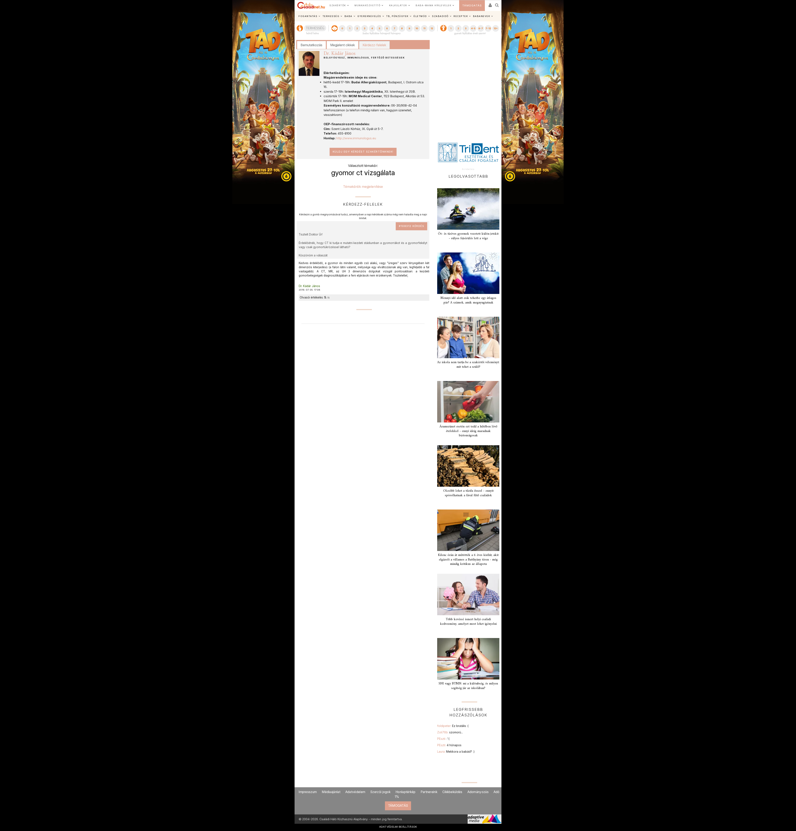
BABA (348, 16)
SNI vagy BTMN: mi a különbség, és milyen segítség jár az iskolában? (468, 686)
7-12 (488, 28)
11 (424, 28)
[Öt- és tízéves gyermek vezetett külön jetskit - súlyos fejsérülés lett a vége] (468, 209)
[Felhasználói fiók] (490, 3)
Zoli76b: (450, 732)
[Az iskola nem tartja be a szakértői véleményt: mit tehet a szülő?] (468, 337)
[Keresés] (497, 3)
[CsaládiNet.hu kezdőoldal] (311, 5)
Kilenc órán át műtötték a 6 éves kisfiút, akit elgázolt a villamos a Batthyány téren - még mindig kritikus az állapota (468, 559)
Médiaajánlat (331, 792)
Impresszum (307, 792)
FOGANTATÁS (307, 16)
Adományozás (478, 792)
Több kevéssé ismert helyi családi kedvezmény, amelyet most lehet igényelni (468, 621)
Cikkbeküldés (452, 792)
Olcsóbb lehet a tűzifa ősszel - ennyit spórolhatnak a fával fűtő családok (468, 493)
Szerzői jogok (380, 792)
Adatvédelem (355, 792)
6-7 (480, 28)
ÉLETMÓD (420, 16)
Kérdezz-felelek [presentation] (374, 45)
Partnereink (429, 792)
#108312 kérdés (411, 226)
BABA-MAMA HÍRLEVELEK (433, 5)
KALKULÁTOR (398, 5)
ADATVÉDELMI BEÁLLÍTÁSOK (398, 826)
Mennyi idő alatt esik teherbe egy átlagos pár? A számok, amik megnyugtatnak (468, 300)
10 (416, 28)
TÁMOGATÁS (472, 5)
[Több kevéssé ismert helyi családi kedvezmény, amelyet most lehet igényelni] (468, 594)
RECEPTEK (461, 16)
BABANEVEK (481, 16)
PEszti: (443, 738)
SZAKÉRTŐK (337, 5)
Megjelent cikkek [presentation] (342, 45)
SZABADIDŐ (440, 16)
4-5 (473, 28)
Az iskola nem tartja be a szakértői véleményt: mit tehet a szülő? (468, 364)
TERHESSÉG (331, 16)
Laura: (456, 751)
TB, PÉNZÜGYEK (397, 16)
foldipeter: (452, 726)
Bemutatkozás (311, 45)
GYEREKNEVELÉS (369, 16)
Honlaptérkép (406, 792)
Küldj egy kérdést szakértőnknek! (363, 151)
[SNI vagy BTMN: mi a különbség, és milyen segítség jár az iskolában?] (468, 658)
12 (432, 28)
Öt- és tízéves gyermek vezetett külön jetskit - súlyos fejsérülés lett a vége (468, 236)
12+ (496, 28)
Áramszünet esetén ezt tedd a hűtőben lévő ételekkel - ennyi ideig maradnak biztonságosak (468, 431)
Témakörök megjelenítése (363, 186)
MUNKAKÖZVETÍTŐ (367, 5)
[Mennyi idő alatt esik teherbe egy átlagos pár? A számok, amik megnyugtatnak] (468, 273)
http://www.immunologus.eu (356, 138)
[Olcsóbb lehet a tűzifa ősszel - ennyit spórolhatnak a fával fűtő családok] (468, 466)
